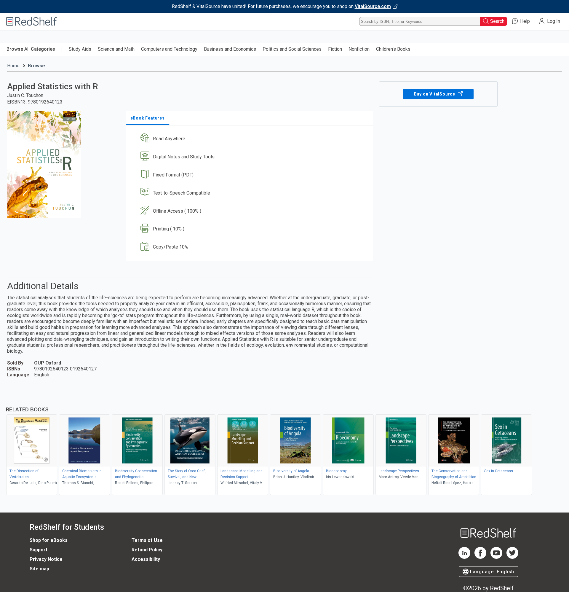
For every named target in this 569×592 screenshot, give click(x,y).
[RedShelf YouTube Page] (496, 557)
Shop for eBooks (49, 540)
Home (13, 66)
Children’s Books (393, 49)
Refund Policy (147, 550)
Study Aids (80, 49)
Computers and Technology (169, 49)
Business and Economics (230, 49)
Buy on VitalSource (435, 94)
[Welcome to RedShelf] (31, 21)
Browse (36, 66)
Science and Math (116, 49)
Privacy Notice (46, 559)
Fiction (335, 49)
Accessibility (146, 559)
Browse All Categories (31, 49)
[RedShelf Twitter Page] (512, 557)
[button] (250, 139)
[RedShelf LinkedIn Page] (464, 557)
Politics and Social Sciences (292, 49)
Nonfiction (359, 49)
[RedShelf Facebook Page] (480, 557)
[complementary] (284, 443)
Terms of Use (147, 540)
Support (38, 550)
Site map (39, 569)
